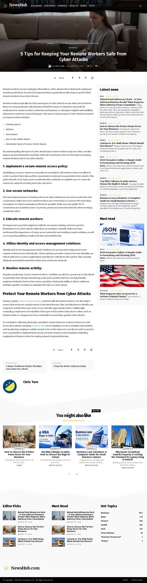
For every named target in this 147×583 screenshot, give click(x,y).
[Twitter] (79, 78)
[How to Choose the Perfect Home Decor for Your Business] (19, 436)
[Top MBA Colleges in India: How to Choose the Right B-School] (55, 436)
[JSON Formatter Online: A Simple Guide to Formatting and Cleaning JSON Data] (122, 235)
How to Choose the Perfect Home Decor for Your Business (19, 454)
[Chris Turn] (50, 66)
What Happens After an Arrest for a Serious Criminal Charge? (118, 295)
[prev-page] (69, 474)
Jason (19, 465)
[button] (140, 6)
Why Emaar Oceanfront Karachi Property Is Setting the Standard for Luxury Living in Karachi (127, 456)
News (102, 96)
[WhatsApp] (92, 78)
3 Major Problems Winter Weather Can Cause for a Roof (24, 367)
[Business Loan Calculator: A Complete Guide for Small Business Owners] (91, 436)
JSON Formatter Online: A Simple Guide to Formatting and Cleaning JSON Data (121, 163)
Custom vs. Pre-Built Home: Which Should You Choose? (31, 540)
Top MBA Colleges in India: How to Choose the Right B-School (118, 182)
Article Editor (55, 465)
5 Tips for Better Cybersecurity (69, 366)
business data (38, 325)
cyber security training (30, 301)
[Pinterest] (86, 78)
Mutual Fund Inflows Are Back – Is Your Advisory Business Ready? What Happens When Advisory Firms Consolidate (122, 102)
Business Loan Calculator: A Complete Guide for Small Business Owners (120, 199)
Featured (104, 291)
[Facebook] (72, 78)
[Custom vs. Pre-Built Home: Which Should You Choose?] (9, 542)
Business (50, 43)
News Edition (128, 468)
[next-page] (76, 474)
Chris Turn (59, 66)
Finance (103, 140)
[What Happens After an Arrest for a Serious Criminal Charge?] (122, 276)
